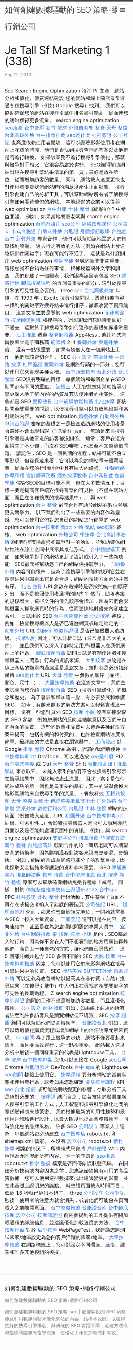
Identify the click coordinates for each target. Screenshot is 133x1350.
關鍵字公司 (65, 838)
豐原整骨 (42, 401)
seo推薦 (106, 1156)
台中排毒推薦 (51, 135)
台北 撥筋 (25, 1089)
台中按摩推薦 (80, 875)
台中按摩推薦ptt (54, 527)
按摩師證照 (53, 690)
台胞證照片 (48, 224)
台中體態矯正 (105, 549)
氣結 (90, 527)
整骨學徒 (63, 261)
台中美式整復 (19, 764)
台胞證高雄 (100, 764)
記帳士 (63, 386)
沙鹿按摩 (100, 616)
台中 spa (84, 1067)
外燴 (79, 527)
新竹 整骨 (15, 845)
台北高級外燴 (19, 135)
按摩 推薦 (53, 875)
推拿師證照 (28, 875)
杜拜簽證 (102, 135)
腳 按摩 (60, 934)
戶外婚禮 (106, 801)
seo (78, 290)
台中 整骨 (46, 505)
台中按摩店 (73, 1134)
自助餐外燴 (112, 416)
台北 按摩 (107, 875)
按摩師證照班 (26, 320)
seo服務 (14, 128)
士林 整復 (95, 808)
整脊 (100, 128)
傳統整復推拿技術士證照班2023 (62, 889)
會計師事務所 (41, 475)
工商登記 (105, 741)
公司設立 (82, 357)
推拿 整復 (34, 749)
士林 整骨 (79, 209)
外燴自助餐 (81, 128)
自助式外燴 (49, 231)
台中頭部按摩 (80, 372)
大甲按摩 (95, 660)
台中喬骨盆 (100, 475)
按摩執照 (26, 638)
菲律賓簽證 (112, 838)
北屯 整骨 (31, 586)
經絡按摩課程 (96, 224)
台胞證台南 (94, 1208)
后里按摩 (47, 1230)
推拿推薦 (89, 838)
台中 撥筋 (53, 1008)
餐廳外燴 (87, 342)
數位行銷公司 (52, 808)
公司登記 (95, 904)
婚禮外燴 (88, 416)
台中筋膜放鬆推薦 (73, 401)
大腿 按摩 (104, 956)
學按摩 (87, 534)
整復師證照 (66, 631)
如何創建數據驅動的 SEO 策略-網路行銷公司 (66, 18)
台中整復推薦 (65, 1208)
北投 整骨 (48, 897)
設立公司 (77, 1141)
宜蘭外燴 (54, 364)
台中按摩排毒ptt (105, 815)
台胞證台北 (94, 1023)
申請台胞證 (17, 423)
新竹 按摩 (56, 128)
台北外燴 (107, 372)
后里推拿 (26, 335)
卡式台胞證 (23, 231)
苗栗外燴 (103, 357)
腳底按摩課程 (36, 283)
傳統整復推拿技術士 (72, 801)
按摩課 (48, 1097)
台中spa (108, 889)
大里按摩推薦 (60, 682)
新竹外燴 (26, 238)
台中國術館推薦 (71, 616)
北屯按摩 (105, 401)
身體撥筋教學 (95, 231)
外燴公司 (68, 534)
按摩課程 (70, 1074)
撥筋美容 (72, 971)
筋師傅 (58, 342)
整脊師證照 (61, 335)
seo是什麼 (78, 135)
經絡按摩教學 (72, 475)
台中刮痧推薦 (36, 934)
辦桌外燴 (26, 808)
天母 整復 (117, 128)
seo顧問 (106, 527)
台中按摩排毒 (37, 1060)
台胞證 (71, 231)
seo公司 (71, 224)
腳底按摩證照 (51, 653)
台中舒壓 (34, 128)
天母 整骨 (63, 764)
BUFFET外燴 (98, 971)
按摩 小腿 (84, 712)
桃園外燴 (75, 815)
